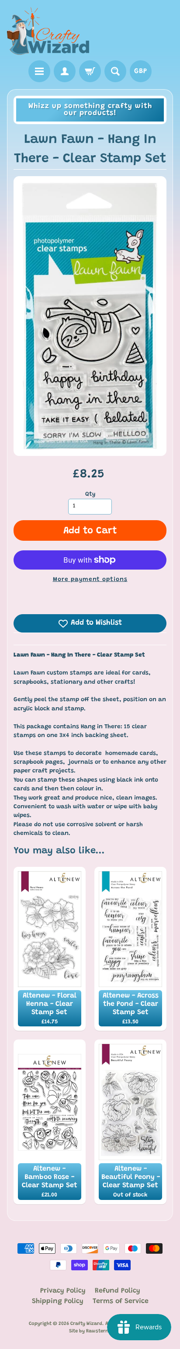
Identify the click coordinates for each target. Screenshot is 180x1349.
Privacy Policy (63, 1290)
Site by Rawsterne (90, 1331)
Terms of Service (121, 1301)
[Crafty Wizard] (48, 31)
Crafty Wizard (86, 1323)
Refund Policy (117, 1290)
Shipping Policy (57, 1301)
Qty (90, 494)
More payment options (90, 580)
